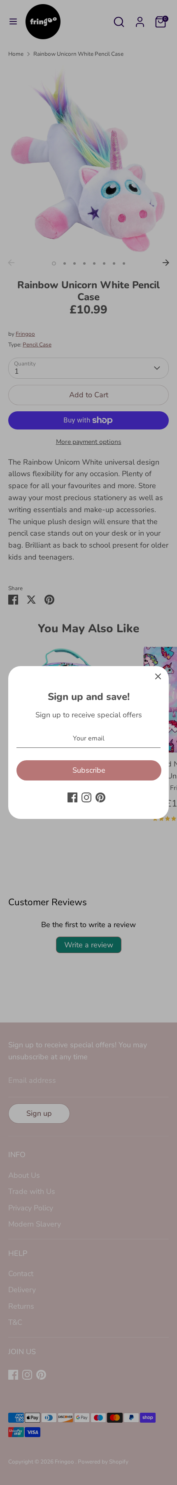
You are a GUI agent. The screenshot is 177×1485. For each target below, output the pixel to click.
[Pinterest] (100, 797)
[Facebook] (72, 797)
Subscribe (88, 770)
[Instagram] (86, 797)
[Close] (158, 677)
